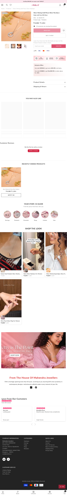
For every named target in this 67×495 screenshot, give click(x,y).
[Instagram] (31, 387)
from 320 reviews (6, 402)
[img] (34, 401)
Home (2, 8)
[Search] (7, 5)
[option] (16, 26)
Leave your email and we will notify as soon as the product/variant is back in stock (48, 42)
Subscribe (58, 46)
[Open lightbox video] (10, 254)
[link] (64, 30)
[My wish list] (11, 5)
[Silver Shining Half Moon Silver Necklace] (11, 177)
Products (8, 8)
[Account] (60, 5)
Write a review (33, 151)
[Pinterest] (36, 387)
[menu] (2, 5)
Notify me (11, 195)
